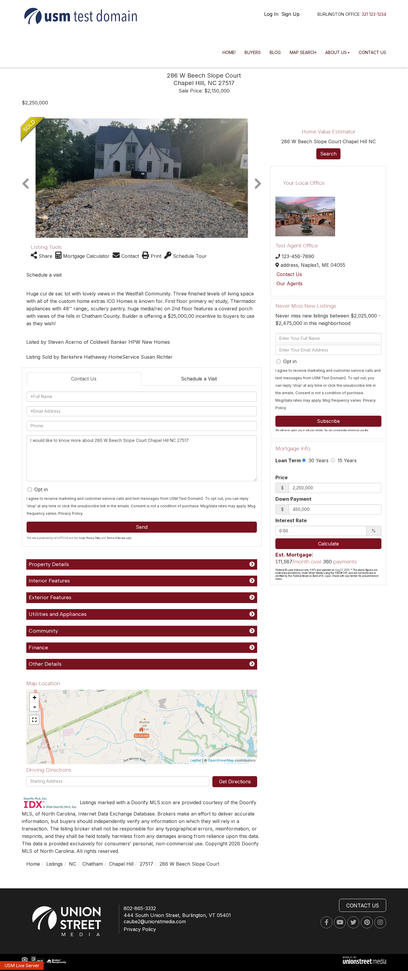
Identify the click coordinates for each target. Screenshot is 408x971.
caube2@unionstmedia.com (155, 921)
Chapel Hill (121, 864)
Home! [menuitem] (229, 52)
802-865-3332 (140, 908)
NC (72, 864)
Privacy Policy (70, 513)
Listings (54, 864)
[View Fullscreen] (34, 719)
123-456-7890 (298, 256)
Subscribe (328, 421)
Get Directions (235, 781)
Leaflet (195, 760)
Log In (271, 14)
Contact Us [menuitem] (372, 52)
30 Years (318, 460)
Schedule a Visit (199, 379)
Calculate (328, 544)
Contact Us (83, 379)
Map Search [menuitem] (303, 52)
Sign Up (290, 14)
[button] (25, 178)
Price (281, 477)
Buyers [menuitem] (253, 52)
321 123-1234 (374, 14)
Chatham (92, 864)
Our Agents (290, 283)
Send (142, 527)
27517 (146, 864)
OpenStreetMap (221, 760)
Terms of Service (116, 538)
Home (33, 864)
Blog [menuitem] (275, 52)
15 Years (346, 460)
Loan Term (288, 460)
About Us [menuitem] (336, 52)
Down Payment (293, 499)
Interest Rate (291, 520)
